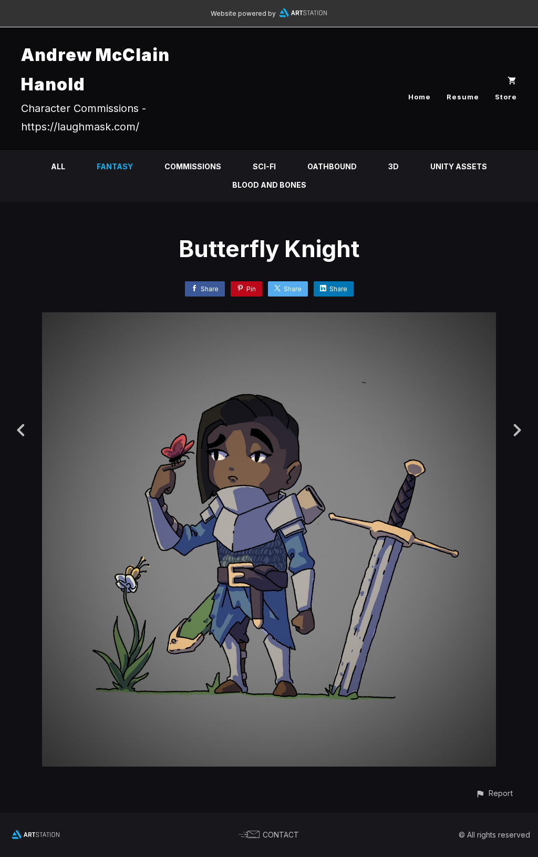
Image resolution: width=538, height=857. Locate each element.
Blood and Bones (269, 184)
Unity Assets (458, 166)
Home (419, 97)
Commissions (192, 166)
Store (506, 97)
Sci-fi (264, 166)
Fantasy (115, 166)
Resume (463, 97)
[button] (494, 793)
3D (393, 166)
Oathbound (332, 166)
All (58, 166)
